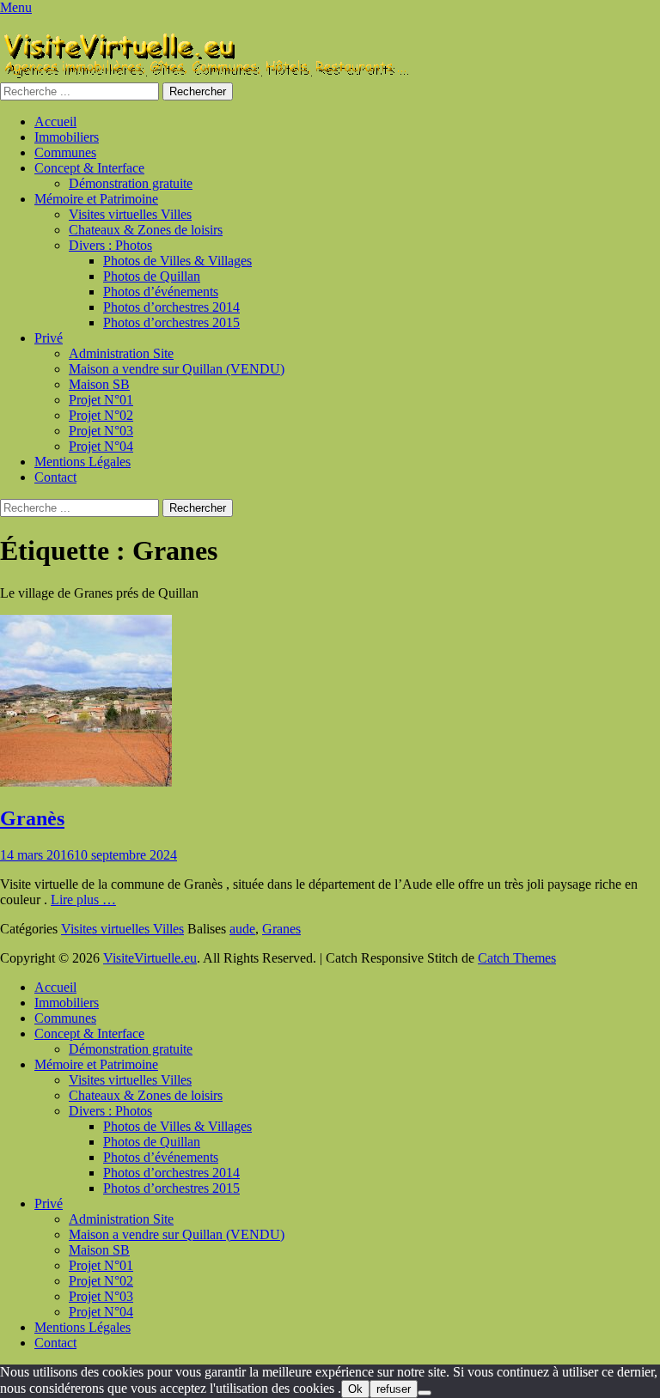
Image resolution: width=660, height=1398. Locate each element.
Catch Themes (517, 958)
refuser (393, 1389)
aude (242, 928)
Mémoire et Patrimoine (96, 198)
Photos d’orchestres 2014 (171, 307)
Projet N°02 (101, 415)
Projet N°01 (101, 399)
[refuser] (424, 1392)
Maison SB (99, 384)
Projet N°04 (101, 446)
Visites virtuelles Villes (130, 214)
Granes (281, 928)
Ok (355, 1389)
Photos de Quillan (151, 276)
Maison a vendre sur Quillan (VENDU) (176, 369)
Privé (48, 338)
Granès (32, 818)
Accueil (55, 121)
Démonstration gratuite (130, 183)
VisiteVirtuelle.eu (150, 958)
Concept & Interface (89, 168)
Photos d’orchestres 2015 (171, 322)
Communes (65, 152)
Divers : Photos (110, 245)
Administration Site (121, 353)
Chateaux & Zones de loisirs (146, 229)
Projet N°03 (101, 430)
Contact (55, 477)
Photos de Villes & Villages (177, 260)
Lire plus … (83, 899)
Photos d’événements (160, 291)
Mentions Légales (82, 461)
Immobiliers (66, 137)
